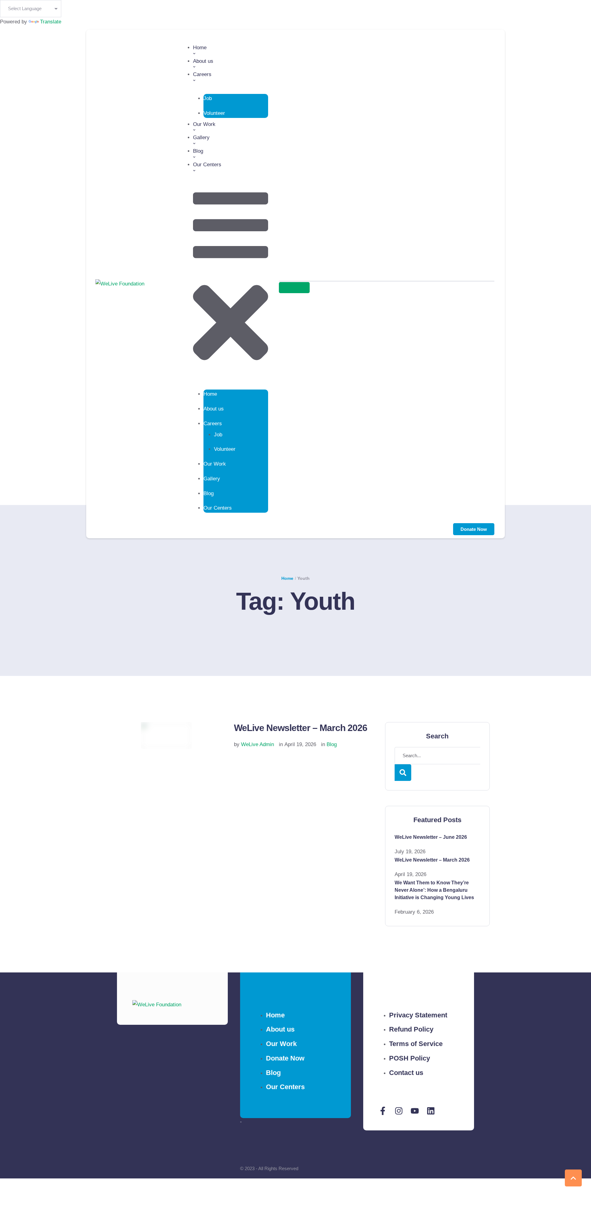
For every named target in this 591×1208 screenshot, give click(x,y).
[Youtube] (415, 1111)
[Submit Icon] (294, 287)
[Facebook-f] (383, 1111)
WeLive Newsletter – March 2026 (300, 728)
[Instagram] (399, 1111)
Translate (50, 22)
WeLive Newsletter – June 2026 (431, 837)
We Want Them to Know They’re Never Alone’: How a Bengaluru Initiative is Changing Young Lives (434, 890)
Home (287, 578)
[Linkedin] (431, 1111)
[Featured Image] (166, 735)
